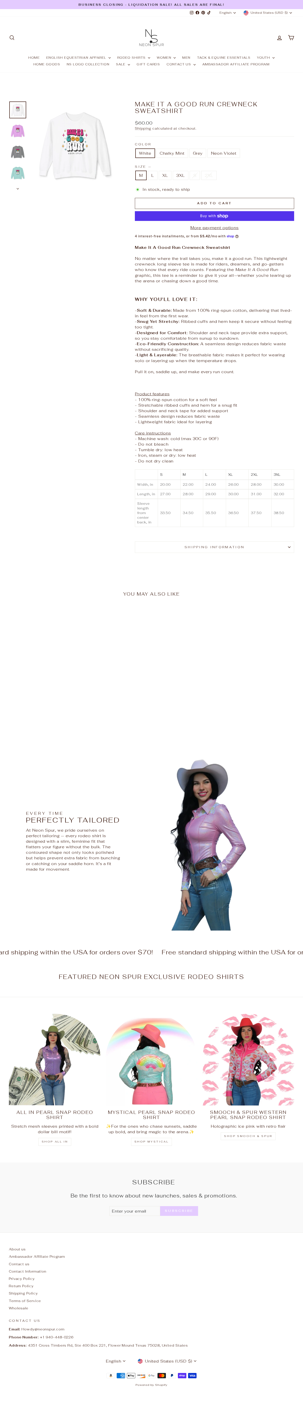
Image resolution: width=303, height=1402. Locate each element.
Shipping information (214, 547)
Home (34, 58)
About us (17, 1249)
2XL (209, 175)
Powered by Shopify (151, 1385)
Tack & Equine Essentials (224, 58)
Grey (198, 153)
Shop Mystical (151, 1141)
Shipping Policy (23, 1293)
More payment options (214, 227)
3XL (180, 175)
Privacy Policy (22, 1279)
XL (165, 175)
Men (186, 58)
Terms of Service (25, 1301)
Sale (121, 64)
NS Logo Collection (88, 64)
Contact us (179, 64)
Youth (264, 58)
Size (143, 166)
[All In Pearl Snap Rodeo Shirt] (55, 1060)
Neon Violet (223, 153)
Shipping (143, 128)
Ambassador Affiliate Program (236, 64)
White (145, 153)
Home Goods (46, 64)
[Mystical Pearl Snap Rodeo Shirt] (151, 1060)
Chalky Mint (172, 153)
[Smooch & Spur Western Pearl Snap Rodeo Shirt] (248, 1060)
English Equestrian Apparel (76, 58)
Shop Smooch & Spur (248, 1136)
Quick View (42, 704)
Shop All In (55, 1141)
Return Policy (21, 1286)
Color (143, 144)
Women (164, 58)
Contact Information (27, 1271)
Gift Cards (148, 64)
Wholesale (18, 1308)
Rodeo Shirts (132, 58)
